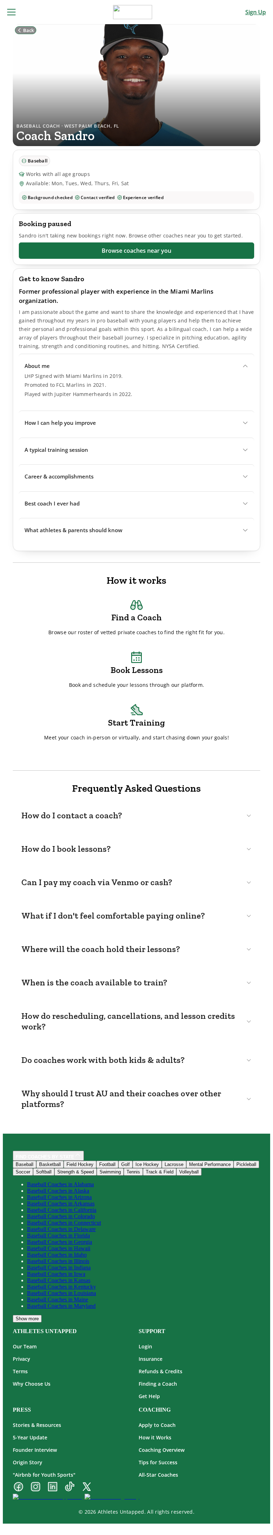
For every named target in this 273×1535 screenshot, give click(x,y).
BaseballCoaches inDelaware (61, 1229)
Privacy (21, 1358)
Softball (44, 1172)
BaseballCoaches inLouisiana (61, 1293)
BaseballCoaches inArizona (59, 1197)
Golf (125, 1164)
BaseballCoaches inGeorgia (59, 1242)
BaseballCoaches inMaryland (61, 1306)
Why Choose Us (31, 1383)
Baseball (24, 1164)
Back (28, 30)
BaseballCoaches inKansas (58, 1280)
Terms (20, 1371)
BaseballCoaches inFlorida (58, 1235)
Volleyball (189, 1172)
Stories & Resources (37, 1425)
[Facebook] (18, 1487)
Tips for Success (158, 1462)
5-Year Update (30, 1437)
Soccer (23, 1172)
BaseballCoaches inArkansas (61, 1203)
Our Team (25, 1346)
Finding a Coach (158, 1383)
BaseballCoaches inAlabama (60, 1184)
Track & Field (159, 1172)
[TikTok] (69, 1487)
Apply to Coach (157, 1425)
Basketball (50, 1164)
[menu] (11, 12)
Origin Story (27, 1462)
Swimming (110, 1172)
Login (145, 1346)
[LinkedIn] (52, 1487)
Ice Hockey (147, 1164)
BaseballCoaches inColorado (61, 1216)
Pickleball (246, 1164)
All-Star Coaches (158, 1474)
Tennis (133, 1172)
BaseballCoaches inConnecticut (64, 1223)
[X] (86, 1487)
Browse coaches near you (136, 251)
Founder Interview (35, 1449)
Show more (27, 1318)
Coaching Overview (161, 1449)
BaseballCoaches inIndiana (59, 1267)
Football (107, 1164)
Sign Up (255, 12)
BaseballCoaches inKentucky (61, 1287)
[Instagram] (35, 1487)
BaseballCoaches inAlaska (58, 1191)
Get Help (149, 1396)
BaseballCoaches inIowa (56, 1274)
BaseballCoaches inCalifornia (61, 1210)
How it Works (155, 1437)
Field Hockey (79, 1164)
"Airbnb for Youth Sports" (44, 1474)
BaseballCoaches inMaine (57, 1299)
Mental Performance (210, 1164)
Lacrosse (174, 1164)
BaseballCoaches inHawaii (58, 1248)
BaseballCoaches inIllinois (58, 1261)
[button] (136, 366)
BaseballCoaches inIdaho (57, 1255)
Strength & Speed (75, 1172)
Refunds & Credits (160, 1371)
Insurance (150, 1358)
